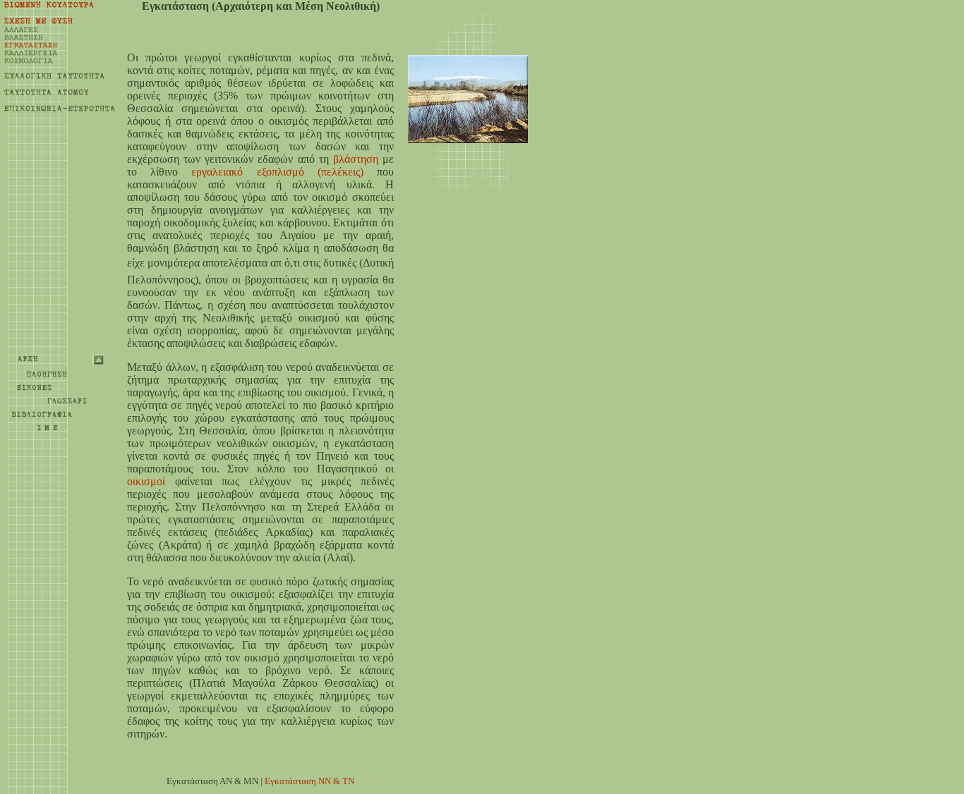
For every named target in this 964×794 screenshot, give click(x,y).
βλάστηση (355, 159)
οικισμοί (146, 481)
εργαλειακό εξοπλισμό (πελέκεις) (277, 172)
